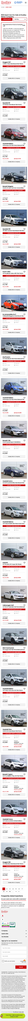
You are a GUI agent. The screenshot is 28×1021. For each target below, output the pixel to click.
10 (9, 891)
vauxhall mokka (8, 144)
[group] (14, 51)
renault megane (8, 186)
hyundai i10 (6, 103)
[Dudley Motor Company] (6, 2)
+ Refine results (7, 19)
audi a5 (5, 563)
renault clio (6, 440)
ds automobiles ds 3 (9, 314)
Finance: (16, 740)
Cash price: (5, 73)
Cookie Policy (12, 1004)
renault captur (8, 774)
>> (18, 891)
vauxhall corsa (8, 819)
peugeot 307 (7, 62)
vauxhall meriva (8, 522)
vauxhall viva (7, 729)
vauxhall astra (7, 481)
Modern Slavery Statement (13, 1005)
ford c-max (6, 272)
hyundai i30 (6, 229)
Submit (21, 967)
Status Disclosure (16, 1007)
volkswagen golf (8, 605)
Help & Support (11, 1008)
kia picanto (6, 357)
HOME (2, 7)
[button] (25, 52)
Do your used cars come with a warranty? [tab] (13, 899)
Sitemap (17, 1008)
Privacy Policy (4, 1004)
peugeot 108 (6, 862)
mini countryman (8, 648)
